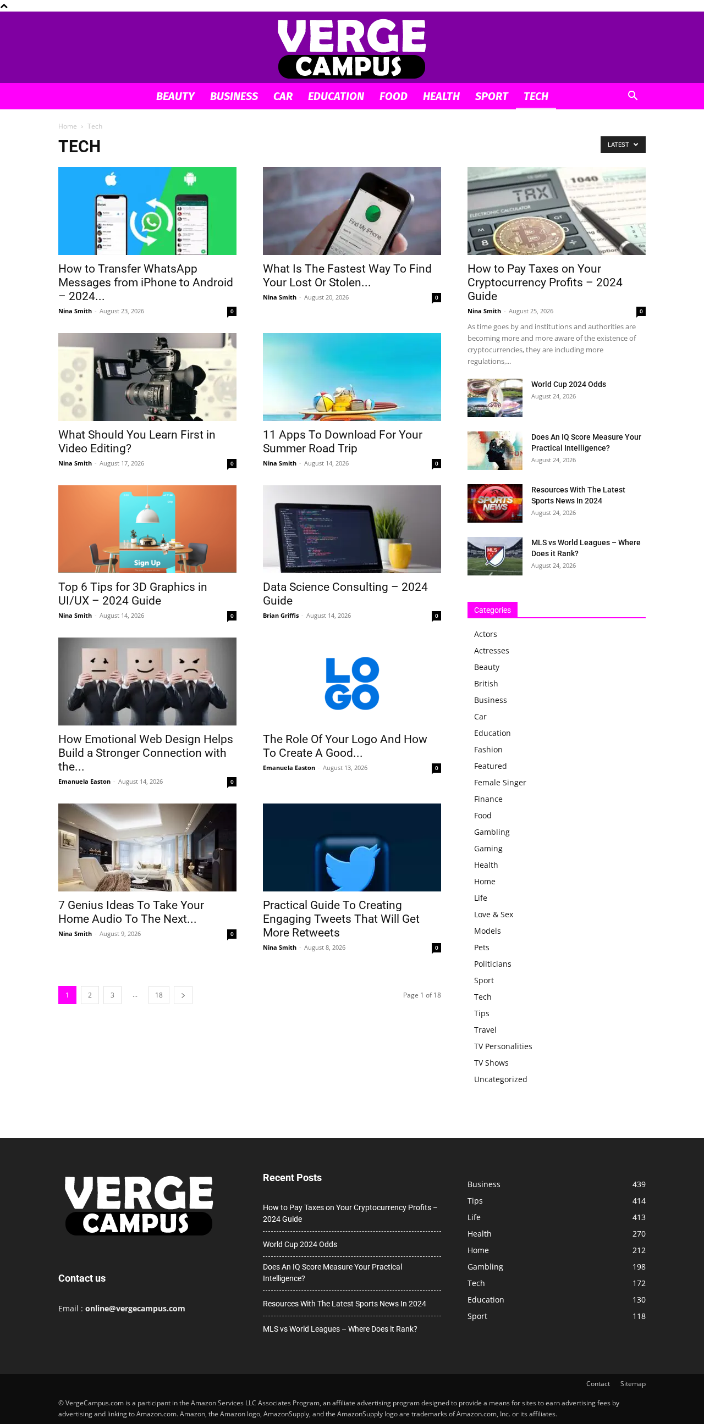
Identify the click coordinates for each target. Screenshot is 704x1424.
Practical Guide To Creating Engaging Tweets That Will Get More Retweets (341, 919)
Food (394, 96)
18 (159, 995)
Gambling (492, 832)
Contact (598, 1383)
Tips (482, 1013)
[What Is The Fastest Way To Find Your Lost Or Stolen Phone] (352, 211)
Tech (536, 96)
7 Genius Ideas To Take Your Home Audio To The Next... (131, 912)
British (486, 683)
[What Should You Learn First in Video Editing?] (147, 377)
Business (234, 96)
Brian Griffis (281, 615)
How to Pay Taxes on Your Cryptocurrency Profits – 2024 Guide (545, 282)
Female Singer (500, 782)
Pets (482, 947)
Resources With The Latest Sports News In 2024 (344, 1303)
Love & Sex (493, 914)
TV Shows (491, 1062)
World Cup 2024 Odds (568, 384)
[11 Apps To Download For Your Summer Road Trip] (352, 377)
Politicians (493, 963)
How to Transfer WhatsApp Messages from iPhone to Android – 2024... (145, 282)
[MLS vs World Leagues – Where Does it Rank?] (495, 556)
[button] (632, 97)
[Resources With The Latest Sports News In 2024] (495, 503)
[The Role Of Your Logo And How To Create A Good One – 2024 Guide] (352, 681)
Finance (488, 799)
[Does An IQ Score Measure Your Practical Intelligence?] (495, 450)
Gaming (488, 848)
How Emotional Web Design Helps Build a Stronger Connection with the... (145, 753)
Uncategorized (500, 1079)
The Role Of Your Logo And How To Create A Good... (345, 746)
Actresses (491, 650)
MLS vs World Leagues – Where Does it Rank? (340, 1329)
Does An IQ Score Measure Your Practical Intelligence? (332, 1272)
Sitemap (633, 1383)
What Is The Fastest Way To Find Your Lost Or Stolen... (347, 275)
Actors (485, 634)
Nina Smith (75, 311)
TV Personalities (503, 1046)
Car (283, 96)
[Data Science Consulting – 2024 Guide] (352, 529)
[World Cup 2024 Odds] (495, 398)
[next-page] (183, 995)
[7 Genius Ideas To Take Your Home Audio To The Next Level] (147, 847)
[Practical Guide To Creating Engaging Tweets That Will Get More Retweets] (352, 847)
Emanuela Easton (84, 781)
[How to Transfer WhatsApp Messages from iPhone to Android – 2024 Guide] (147, 211)
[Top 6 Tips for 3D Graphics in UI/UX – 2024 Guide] (147, 529)
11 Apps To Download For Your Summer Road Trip (342, 441)
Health (441, 96)
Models (487, 931)
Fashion (488, 749)
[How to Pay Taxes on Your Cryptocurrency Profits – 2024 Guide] (557, 211)
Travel (485, 1029)
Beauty (175, 96)
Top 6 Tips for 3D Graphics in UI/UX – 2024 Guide (132, 593)
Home (67, 126)
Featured (490, 766)
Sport (491, 96)
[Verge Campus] (352, 48)
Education (336, 96)
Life (480, 898)
